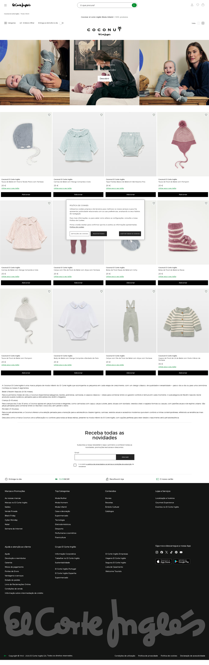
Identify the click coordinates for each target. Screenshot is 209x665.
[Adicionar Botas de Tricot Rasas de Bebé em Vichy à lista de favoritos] (154, 203)
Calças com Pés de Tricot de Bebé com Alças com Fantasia (77, 270)
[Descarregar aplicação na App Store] (163, 561)
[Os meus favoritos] (198, 5)
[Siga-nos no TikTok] (171, 552)
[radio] (198, 23)
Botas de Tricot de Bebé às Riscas (171, 270)
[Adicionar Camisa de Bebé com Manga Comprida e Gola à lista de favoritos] (101, 115)
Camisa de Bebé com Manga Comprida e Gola (72, 182)
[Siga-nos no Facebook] (161, 552)
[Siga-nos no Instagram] (156, 552)
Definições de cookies (79, 233)
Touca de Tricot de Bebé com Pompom (173, 182)
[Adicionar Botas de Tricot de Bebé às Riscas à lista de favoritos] (206, 203)
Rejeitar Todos (98, 233)
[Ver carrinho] (203, 5)
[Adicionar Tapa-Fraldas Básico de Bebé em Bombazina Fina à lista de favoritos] (154, 115)
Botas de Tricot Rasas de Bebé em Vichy (121, 270)
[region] (105, 220)
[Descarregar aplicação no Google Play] (182, 561)
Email (77, 452)
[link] (26, 144)
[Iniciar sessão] (192, 5)
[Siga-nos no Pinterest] (176, 552)
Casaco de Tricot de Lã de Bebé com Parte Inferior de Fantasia (179, 359)
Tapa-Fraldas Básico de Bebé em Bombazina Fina (125, 182)
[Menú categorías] (5, 5)
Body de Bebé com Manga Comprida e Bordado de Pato (76, 358)
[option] (26, 144)
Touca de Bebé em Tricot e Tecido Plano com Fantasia (22, 182)
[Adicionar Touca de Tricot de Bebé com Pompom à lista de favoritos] (206, 115)
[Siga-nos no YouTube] (181, 552)
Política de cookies (77, 227)
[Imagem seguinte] (49, 144)
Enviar (125, 457)
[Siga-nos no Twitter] (166, 552)
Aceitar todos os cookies (130, 233)
